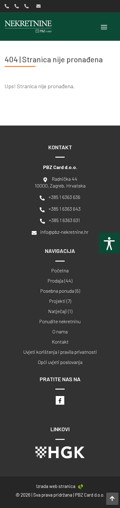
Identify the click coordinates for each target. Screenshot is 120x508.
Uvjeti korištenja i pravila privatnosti (60, 352)
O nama (60, 331)
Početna (60, 270)
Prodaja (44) (60, 280)
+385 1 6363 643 (64, 209)
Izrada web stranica (55, 486)
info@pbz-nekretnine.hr (64, 232)
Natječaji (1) (60, 311)
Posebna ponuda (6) (60, 291)
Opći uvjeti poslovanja (60, 362)
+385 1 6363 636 (64, 197)
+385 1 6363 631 (64, 220)
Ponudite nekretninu (60, 321)
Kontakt (60, 342)
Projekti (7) (60, 301)
